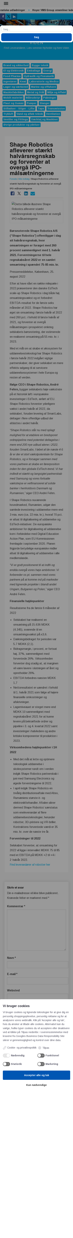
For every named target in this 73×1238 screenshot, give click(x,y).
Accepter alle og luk (36, 1075)
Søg (36, 37)
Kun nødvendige (36, 1085)
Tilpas (45, 1047)
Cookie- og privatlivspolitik (21, 1047)
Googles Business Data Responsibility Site (40, 1036)
